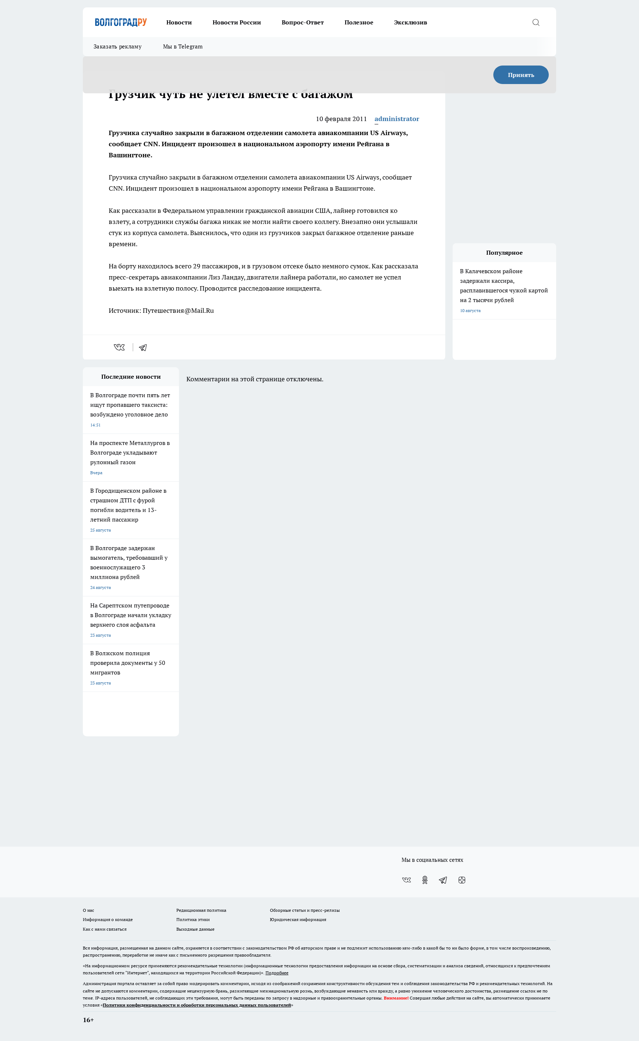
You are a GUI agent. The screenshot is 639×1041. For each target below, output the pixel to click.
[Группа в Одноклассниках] (425, 880)
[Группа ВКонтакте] (406, 880)
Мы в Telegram (183, 46)
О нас (88, 910)
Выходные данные (195, 929)
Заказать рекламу (118, 46)
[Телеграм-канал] (443, 880)
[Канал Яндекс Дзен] (462, 880)
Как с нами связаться (104, 929)
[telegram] (145, 347)
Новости (179, 22)
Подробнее (277, 972)
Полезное (359, 22)
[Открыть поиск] (535, 22)
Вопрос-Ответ (303, 22)
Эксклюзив (410, 22)
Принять (521, 74)
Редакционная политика (201, 910)
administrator (397, 118)
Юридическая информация (298, 919)
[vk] (120, 347)
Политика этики (193, 919)
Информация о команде (108, 919)
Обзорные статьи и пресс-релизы (305, 910)
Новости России (237, 22)
